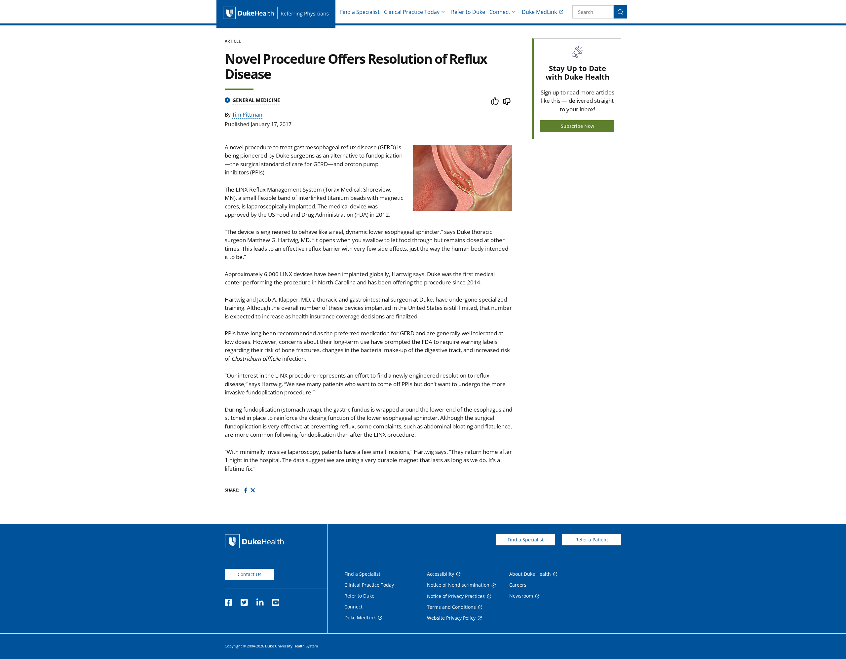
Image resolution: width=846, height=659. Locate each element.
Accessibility (440, 574)
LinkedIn (259, 600)
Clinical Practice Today (412, 12)
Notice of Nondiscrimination (458, 585)
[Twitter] (253, 490)
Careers (517, 585)
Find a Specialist (360, 12)
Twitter (244, 600)
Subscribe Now (577, 126)
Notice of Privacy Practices (456, 596)
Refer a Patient (591, 539)
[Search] (620, 11)
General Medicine (256, 100)
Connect (499, 12)
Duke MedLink (539, 12)
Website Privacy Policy (451, 618)
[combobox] (593, 11)
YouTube (275, 600)
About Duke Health (530, 574)
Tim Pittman (247, 114)
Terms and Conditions (451, 607)
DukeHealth (254, 541)
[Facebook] (246, 490)
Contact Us (249, 574)
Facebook (228, 600)
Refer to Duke (468, 12)
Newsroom (521, 596)
